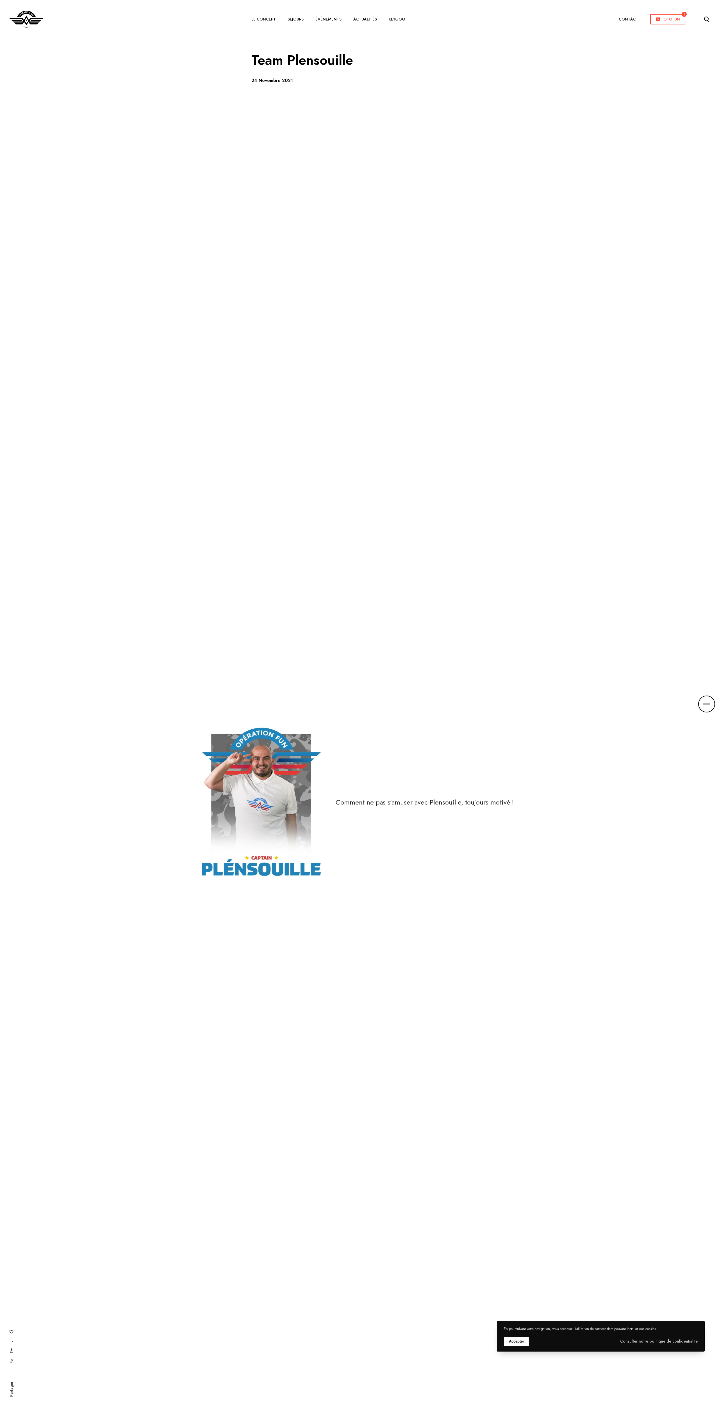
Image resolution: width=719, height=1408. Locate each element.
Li (11, 1341)
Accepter (516, 1341)
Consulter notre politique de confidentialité (659, 1341)
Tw (11, 1351)
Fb (11, 1361)
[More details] (706, 704)
